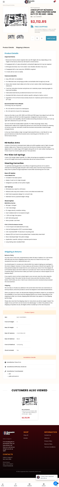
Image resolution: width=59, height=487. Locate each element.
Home (4, 5)
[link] (15, 485)
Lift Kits (13, 5)
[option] (15, 20)
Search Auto (38, 471)
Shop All (8, 5)
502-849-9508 (7, 459)
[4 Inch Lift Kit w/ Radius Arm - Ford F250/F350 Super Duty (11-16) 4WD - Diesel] (29, 401)
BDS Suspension (26, 409)
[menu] (4, 2)
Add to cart (51, 38)
